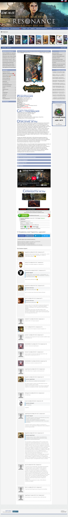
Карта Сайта (63, 47)
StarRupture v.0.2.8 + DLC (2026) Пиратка (9, 57)
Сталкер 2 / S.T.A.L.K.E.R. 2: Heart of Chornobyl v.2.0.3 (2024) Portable (59, 72)
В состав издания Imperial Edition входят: (27, 157)
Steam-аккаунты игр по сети (8, 75)
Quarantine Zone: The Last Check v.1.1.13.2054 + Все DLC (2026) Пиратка (9, 54)
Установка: (21, 165)
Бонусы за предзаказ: (23, 160)
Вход (4, 17)
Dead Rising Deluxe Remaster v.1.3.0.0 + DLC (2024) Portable (8, 62)
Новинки (5, 32)
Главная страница (5, 28)
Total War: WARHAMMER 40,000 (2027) (58, 56)
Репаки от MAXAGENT (7, 86)
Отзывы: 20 (48, 52)
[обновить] (28, 221)
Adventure (9, 47)
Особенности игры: (23, 154)
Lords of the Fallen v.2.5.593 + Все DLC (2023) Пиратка (59, 84)
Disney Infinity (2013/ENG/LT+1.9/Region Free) (27, 242)
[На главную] (8, 15)
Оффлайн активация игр (8, 73)
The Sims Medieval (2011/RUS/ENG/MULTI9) (26, 243)
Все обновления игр (15, 28)
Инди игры (5, 81)
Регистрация (7, 17)
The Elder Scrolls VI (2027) (57, 54)
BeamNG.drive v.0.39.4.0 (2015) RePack (59, 93)
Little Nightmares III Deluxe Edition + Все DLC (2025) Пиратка (9, 67)
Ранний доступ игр (6, 79)
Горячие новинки (6, 76)
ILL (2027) (54, 62)
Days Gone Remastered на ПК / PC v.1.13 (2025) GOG (59, 90)
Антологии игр (5, 83)
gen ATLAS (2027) (55, 53)
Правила (32, 28)
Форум (24, 28)
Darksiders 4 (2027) (56, 57)
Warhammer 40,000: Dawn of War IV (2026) (58, 61)
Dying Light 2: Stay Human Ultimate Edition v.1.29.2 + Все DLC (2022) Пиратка (59, 81)
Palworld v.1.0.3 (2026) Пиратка (59, 98)
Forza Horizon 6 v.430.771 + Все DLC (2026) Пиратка (9, 59)
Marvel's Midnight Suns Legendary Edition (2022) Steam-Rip (9, 53)
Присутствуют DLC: (23, 162)
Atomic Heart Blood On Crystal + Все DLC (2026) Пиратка (9, 65)
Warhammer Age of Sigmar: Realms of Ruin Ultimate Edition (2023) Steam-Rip (9, 56)
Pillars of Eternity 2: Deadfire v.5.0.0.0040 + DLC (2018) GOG (29, 241)
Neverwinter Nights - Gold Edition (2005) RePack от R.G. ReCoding (30, 245)
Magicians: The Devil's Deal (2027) (58, 64)
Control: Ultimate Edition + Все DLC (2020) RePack (59, 87)
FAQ (28, 28)
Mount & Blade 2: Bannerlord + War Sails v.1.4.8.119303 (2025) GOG (59, 78)
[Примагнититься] (48, 216)
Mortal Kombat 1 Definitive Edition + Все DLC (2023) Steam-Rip (9, 61)
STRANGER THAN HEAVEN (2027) (58, 67)
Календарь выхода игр (7, 84)
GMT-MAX (4, 47)
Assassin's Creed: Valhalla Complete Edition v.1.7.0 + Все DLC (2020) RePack (59, 95)
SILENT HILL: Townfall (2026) (57, 65)
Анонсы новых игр (6, 78)
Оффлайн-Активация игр (41, 28)
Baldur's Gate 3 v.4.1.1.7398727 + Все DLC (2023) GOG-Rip (59, 75)
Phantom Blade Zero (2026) (57, 59)
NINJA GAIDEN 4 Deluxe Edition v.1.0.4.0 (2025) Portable (8, 64)
